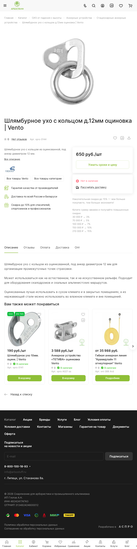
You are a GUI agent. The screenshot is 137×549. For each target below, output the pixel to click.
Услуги (62, 419)
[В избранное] (115, 138)
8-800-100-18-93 (16, 466)
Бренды (44, 419)
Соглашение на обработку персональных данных (34, 528)
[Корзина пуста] (130, 5)
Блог (77, 419)
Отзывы (29, 247)
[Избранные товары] (121, 5)
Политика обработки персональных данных (31, 524)
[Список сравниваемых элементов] (111, 5)
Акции (27, 419)
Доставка (62, 247)
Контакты (44, 426)
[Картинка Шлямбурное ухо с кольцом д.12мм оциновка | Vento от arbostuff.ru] (68, 70)
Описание (11, 247)
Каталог (10, 419)
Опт (77, 247)
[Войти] (102, 5)
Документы (121, 426)
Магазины (65, 426)
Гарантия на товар (93, 426)
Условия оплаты (99, 419)
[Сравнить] (122, 138)
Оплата (45, 247)
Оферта (9, 434)
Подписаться (119, 456)
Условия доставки (17, 426)
